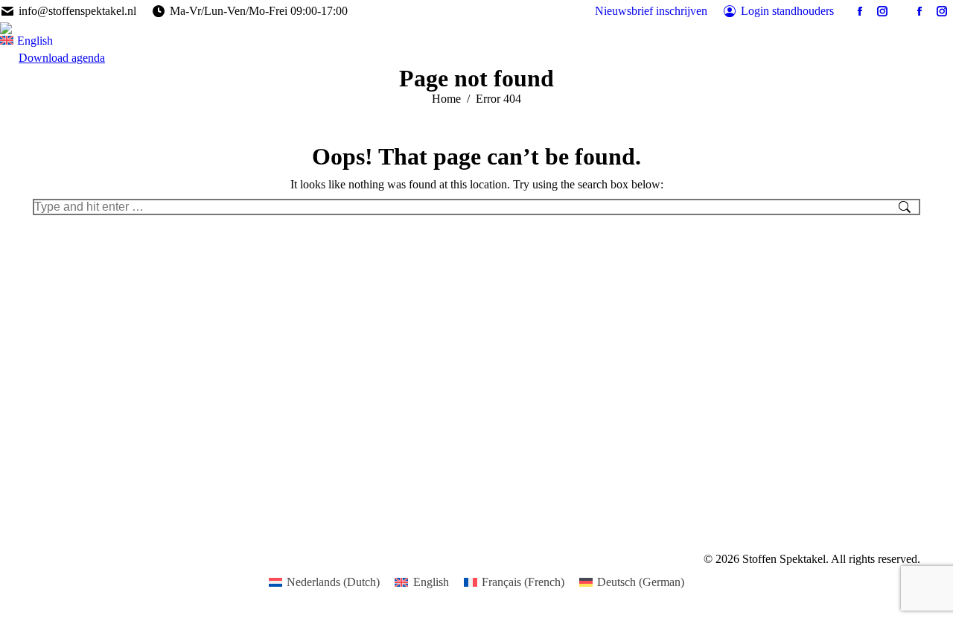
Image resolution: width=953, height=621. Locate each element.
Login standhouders (787, 10)
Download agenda (62, 57)
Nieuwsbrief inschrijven (651, 10)
